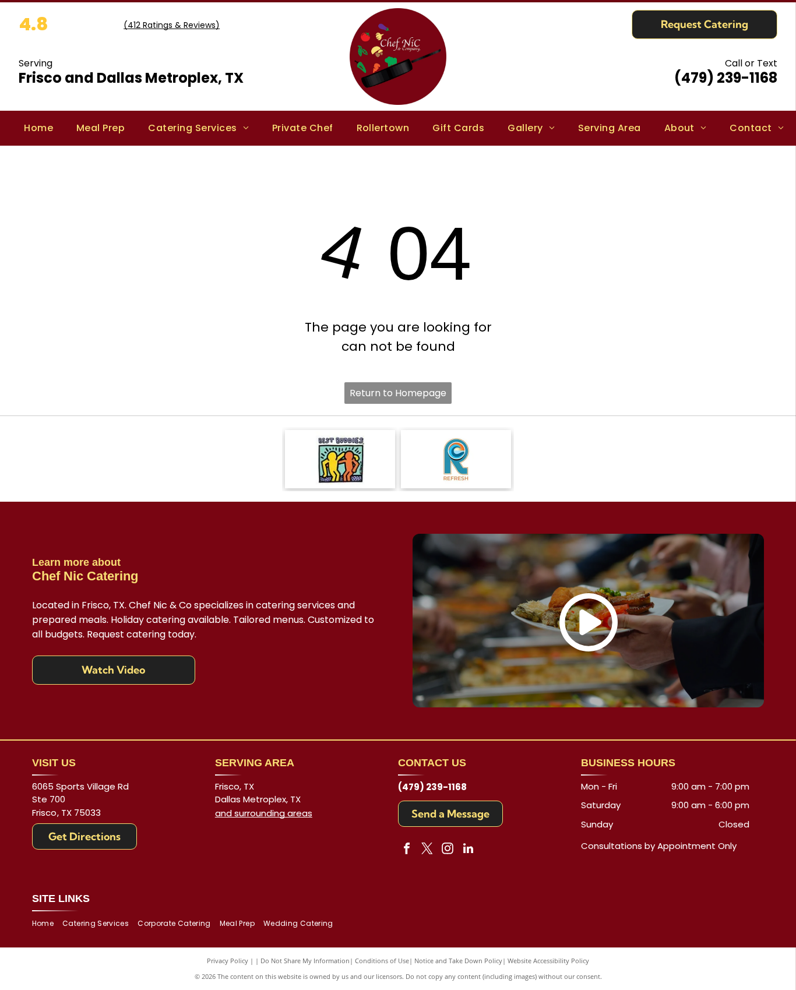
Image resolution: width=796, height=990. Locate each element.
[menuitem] (38, 128)
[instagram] (447, 850)
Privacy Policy (227, 960)
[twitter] (427, 850)
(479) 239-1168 (725, 77)
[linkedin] (468, 850)
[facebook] (406, 850)
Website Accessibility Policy (548, 960)
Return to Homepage (398, 393)
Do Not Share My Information (305, 960)
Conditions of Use (382, 960)
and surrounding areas (263, 813)
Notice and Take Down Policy (458, 960)
